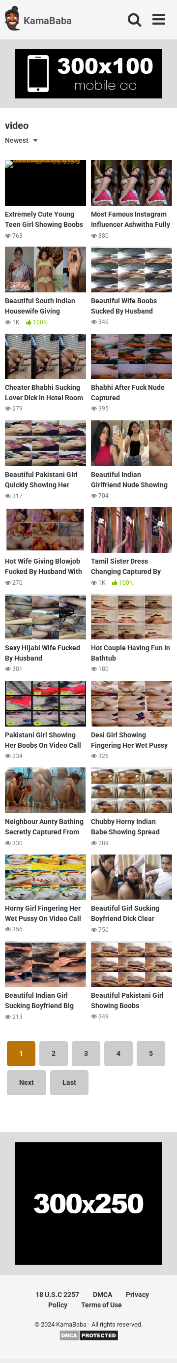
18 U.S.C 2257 (57, 1295)
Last (69, 1082)
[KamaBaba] (12, 19)
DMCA (102, 1295)
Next (26, 1082)
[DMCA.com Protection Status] (88, 1339)
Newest (17, 140)
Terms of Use (101, 1305)
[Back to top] (159, 1343)
